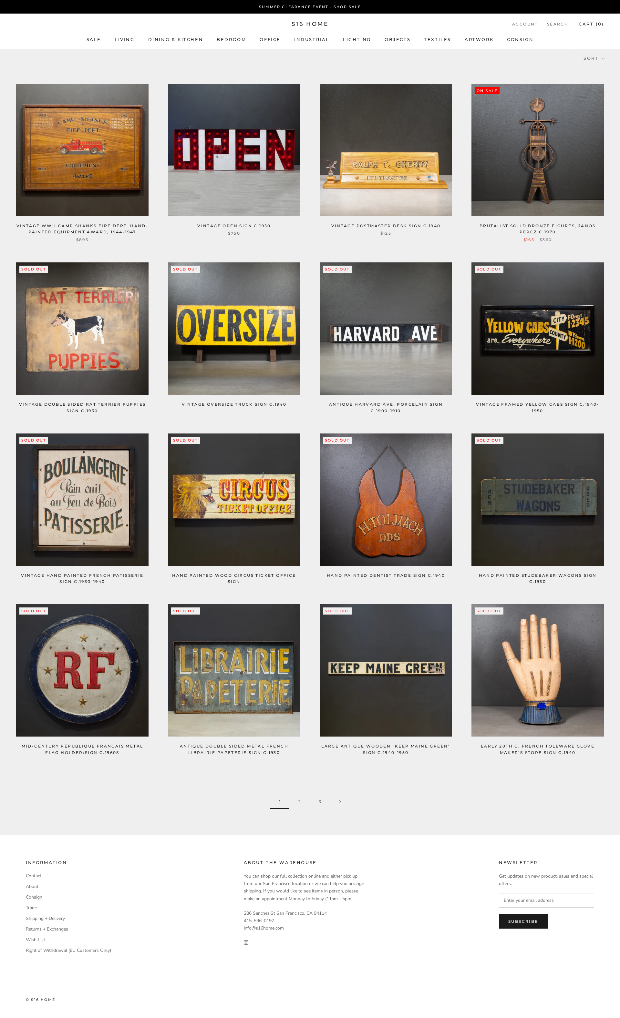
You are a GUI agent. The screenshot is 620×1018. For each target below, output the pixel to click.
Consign (520, 39)
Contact (33, 876)
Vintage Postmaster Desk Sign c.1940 (386, 225)
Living (125, 39)
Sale (94, 39)
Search (557, 24)
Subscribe (523, 921)
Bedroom (231, 39)
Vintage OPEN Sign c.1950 (234, 225)
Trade (31, 908)
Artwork (479, 39)
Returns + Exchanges (47, 929)
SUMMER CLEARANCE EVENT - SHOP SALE (310, 7)
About (32, 886)
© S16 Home (40, 999)
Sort (592, 58)
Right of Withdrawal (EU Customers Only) (68, 950)
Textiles (437, 39)
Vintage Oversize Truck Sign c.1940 (234, 404)
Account (525, 24)
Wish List (35, 940)
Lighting (357, 39)
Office (270, 39)
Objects (397, 39)
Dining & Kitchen (175, 39)
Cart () (591, 23)
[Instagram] (246, 942)
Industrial (311, 39)
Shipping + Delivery (45, 918)
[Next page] (340, 802)
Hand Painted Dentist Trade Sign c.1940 (386, 575)
